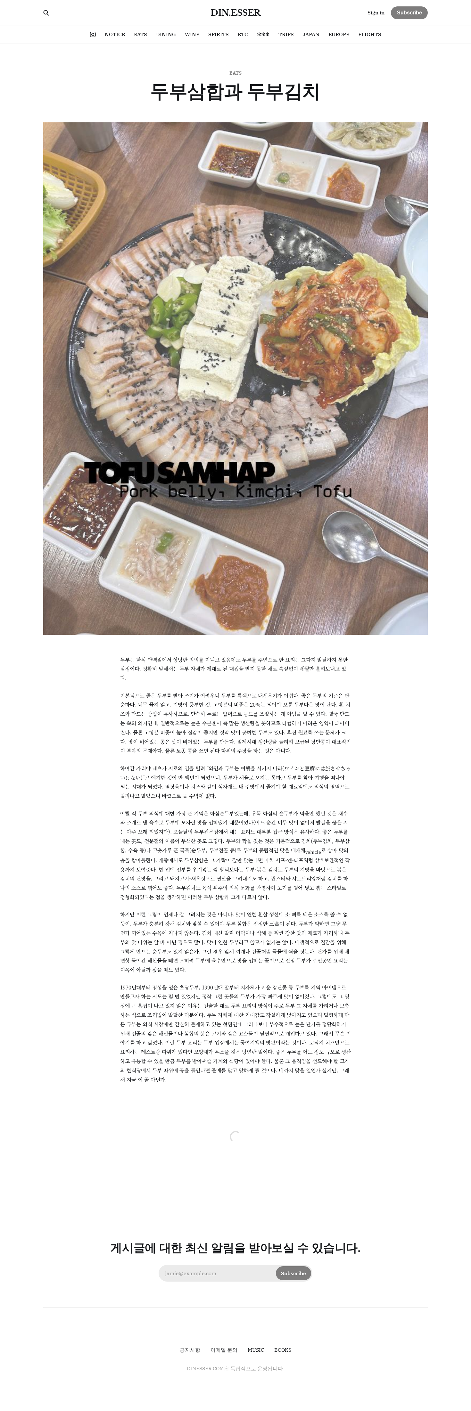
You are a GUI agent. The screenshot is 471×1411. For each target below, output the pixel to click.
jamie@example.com (235, 1273)
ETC (243, 34)
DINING (166, 34)
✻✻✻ (263, 34)
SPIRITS (218, 34)
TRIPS (286, 34)
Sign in (376, 12)
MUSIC (256, 1350)
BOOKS (282, 1350)
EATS (140, 34)
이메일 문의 (224, 1350)
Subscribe (409, 12)
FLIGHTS (369, 34)
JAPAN (311, 34)
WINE (192, 34)
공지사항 (190, 1350)
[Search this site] (46, 13)
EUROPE (338, 34)
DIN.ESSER (235, 13)
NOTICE (115, 34)
